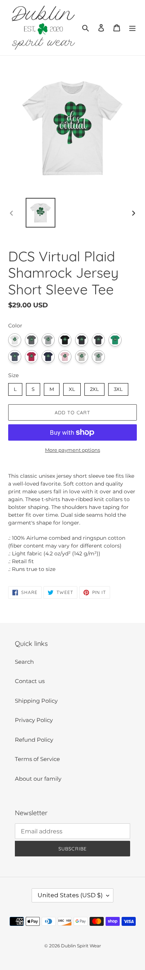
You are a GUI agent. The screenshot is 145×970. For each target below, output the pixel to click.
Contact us (30, 681)
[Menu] (132, 28)
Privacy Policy (34, 720)
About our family (38, 778)
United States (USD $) (70, 895)
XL (72, 387)
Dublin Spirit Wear (81, 945)
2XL (94, 387)
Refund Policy (34, 739)
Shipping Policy (36, 700)
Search (24, 661)
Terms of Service (37, 758)
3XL (118, 387)
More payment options (72, 450)
